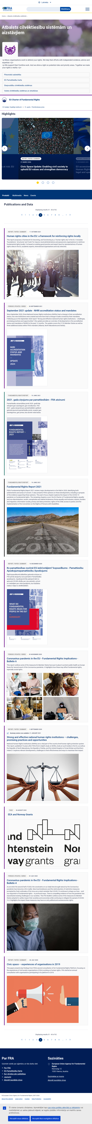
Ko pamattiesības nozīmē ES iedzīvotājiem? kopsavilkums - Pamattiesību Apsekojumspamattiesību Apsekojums (45, 569)
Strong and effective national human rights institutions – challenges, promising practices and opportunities (42, 738)
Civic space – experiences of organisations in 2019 (33, 964)
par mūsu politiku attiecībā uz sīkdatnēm (64, 1108)
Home (4, 16)
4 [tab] (53, 183)
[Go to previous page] (25, 215)
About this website (7, 1099)
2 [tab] (43, 183)
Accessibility (47, 1099)
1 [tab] (38, 183)
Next (87, 148)
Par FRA (7, 1068)
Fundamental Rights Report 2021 (24, 486)
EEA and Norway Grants (20, 814)
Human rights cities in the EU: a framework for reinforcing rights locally (44, 236)
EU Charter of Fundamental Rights (24, 99)
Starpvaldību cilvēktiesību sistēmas (18, 85)
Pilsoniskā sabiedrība (12, 75)
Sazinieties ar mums (56, 1076)
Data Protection (36, 1099)
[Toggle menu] (87, 9)
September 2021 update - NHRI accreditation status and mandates (41, 310)
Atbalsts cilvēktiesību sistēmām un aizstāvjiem (21, 16)
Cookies (27, 1099)
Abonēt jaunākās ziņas (13, 1080)
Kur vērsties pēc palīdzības (15, 1074)
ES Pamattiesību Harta (13, 1071)
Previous (4, 148)
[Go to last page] (70, 215)
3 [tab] (48, 183)
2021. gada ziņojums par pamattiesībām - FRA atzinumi (36, 399)
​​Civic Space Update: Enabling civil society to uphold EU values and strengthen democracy (44, 168)
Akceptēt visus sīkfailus (19, 1119)
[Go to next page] (66, 215)
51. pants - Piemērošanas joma (34, 107)
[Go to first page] (22, 215)
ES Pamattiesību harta (13, 80)
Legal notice (18, 1099)
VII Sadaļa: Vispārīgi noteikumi (12, 107)
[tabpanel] (46, 149)
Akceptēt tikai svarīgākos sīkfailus (45, 1119)
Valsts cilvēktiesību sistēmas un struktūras (21, 91)
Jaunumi (7, 1077)
